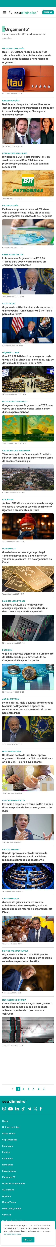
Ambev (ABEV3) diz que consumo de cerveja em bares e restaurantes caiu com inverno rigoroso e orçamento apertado (27, 506)
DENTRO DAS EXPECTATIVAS (15, 951)
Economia (7, 1158)
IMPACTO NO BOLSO (11, 752)
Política (6, 1152)
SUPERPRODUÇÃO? (10, 101)
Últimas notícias (10, 1127)
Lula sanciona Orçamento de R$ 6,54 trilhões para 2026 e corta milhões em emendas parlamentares (24, 261)
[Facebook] (41, 1108)
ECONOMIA (7, 650)
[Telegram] (29, 1108)
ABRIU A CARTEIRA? (11, 699)
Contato (6, 1214)
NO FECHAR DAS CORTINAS (14, 402)
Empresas (7, 1145)
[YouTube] (10, 1108)
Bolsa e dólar (9, 1133)
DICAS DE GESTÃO (10, 206)
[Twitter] (35, 1108)
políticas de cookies (12, 1234)
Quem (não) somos (11, 1208)
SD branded (8, 1189)
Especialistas (9, 1170)
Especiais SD (8, 1177)
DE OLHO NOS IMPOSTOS (13, 801)
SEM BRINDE (7, 500)
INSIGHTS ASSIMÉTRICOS (13, 601)
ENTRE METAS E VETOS (12, 255)
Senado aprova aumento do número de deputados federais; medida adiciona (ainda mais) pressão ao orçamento (24, 856)
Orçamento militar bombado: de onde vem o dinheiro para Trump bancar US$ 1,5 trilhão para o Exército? (27, 310)
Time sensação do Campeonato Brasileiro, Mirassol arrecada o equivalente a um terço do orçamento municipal (27, 457)
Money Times (9, 1202)
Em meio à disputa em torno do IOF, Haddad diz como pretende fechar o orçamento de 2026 (27, 807)
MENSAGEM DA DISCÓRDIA (14, 1000)
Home (5, 1120)
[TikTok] (23, 1108)
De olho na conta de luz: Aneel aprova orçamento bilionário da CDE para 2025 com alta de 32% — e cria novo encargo (27, 758)
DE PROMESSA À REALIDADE (14, 153)
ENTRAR (48, 12)
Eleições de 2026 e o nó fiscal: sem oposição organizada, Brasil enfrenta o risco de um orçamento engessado (25, 608)
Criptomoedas (9, 1139)
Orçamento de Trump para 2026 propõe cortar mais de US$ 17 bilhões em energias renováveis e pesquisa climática (27, 958)
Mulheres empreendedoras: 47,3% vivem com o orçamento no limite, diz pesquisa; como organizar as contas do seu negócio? (27, 212)
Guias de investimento (13, 1183)
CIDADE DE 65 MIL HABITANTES (16, 451)
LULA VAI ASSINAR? (10, 850)
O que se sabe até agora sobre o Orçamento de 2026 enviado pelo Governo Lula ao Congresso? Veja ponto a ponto (28, 657)
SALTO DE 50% (8, 304)
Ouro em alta (9, 549)
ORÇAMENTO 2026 (10, 353)
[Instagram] (4, 1108)
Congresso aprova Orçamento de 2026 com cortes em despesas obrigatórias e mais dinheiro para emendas (27, 408)
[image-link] (28, 78)
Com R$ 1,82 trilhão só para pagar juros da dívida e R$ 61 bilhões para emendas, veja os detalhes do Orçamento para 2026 (28, 359)
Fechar (28, 1240)
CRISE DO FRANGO (10, 899)
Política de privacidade (14, 1220)
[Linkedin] (17, 1108)
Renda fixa (7, 1164)
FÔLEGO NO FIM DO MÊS (13, 48)
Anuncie (6, 1195)
